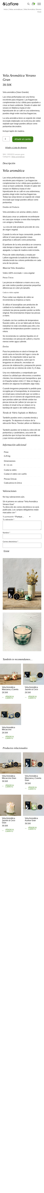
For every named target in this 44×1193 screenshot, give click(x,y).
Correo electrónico (10, 541)
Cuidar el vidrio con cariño (15, 474)
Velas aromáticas (15, 9)
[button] (15, 147)
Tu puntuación (9, 516)
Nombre (6, 532)
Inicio (6, 9)
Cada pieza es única (13, 482)
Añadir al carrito (23, 139)
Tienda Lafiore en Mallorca (28, 423)
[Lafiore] (10, 3)
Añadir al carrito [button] (9, 697)
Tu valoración (8, 519)
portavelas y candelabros (13, 432)
